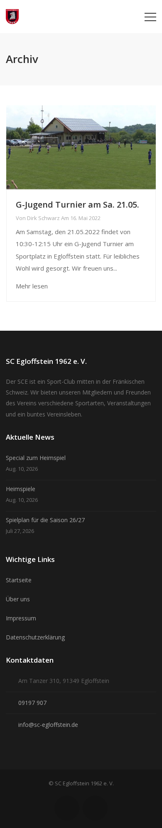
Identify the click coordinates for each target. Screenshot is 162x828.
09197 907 (32, 703)
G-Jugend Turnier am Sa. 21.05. (77, 204)
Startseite (19, 580)
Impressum (21, 618)
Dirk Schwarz (43, 218)
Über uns (18, 599)
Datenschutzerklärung (35, 637)
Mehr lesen (32, 286)
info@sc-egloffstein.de (48, 725)
